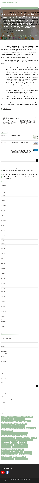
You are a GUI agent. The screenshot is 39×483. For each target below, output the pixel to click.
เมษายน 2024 (3, 240)
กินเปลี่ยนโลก (3, 408)
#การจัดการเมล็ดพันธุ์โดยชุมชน (8, 416)
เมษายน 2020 (3, 324)
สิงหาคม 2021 (3, 291)
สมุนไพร (20, 451)
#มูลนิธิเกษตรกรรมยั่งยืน (21, 423)
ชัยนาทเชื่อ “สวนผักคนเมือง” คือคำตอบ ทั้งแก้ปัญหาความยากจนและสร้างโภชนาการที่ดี (20, 174)
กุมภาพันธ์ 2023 (3, 250)
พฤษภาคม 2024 (3, 238)
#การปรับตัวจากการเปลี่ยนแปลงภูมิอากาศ (24, 416)
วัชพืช (25, 447)
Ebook (28, 428)
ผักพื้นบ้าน (29, 440)
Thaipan (2, 405)
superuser (16, 33)
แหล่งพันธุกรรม (3, 361)
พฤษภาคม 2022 (3, 268)
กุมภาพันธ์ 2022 (3, 276)
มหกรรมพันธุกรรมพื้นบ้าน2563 (21, 444)
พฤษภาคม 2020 (3, 321)
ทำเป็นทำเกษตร (4, 396)
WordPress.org (4, 378)
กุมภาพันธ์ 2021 (3, 306)
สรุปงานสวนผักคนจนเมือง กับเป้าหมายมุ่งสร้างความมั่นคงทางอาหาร (16, 180)
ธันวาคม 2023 (3, 248)
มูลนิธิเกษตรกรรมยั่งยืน (17, 447)
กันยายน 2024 (3, 230)
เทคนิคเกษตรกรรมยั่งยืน (6, 456)
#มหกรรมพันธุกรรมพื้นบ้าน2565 (24, 421)
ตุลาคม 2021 (3, 286)
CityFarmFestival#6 (20, 428)
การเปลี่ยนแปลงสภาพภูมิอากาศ (6, 338)
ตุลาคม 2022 (3, 258)
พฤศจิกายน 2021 (3, 283)
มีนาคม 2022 (3, 273)
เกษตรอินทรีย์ (14, 454)
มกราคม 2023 (3, 253)
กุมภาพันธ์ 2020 (3, 329)
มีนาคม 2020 (3, 326)
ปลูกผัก (15, 440)
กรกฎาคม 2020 (3, 316)
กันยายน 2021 (3, 288)
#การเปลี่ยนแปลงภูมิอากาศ (7, 418)
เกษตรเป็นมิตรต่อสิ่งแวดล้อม (25, 454)
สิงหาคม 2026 (3, 192)
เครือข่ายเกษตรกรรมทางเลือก (7, 399)
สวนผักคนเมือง (4, 393)
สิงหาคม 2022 (3, 263)
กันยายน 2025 (3, 210)
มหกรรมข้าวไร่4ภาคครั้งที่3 (7, 444)
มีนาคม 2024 (3, 243)
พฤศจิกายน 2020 (3, 311)
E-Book (2, 336)
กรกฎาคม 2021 (3, 293)
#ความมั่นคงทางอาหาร (19, 418)
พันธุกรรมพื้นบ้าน (5, 442)
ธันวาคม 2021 (3, 281)
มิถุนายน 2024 (3, 235)
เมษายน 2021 (3, 301)
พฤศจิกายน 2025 (3, 205)
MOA (33, 428)
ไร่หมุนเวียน (24, 458)
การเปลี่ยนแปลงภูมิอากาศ (7, 430)
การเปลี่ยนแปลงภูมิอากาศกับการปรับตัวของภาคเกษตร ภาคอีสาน (14, 435)
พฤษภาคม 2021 (3, 298)
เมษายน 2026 (3, 200)
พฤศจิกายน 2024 (3, 225)
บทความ (2, 348)
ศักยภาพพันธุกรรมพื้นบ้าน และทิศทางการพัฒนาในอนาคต (12, 449)
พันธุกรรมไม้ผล (23, 442)
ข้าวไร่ (28, 437)
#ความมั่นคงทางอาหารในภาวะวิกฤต (9, 421)
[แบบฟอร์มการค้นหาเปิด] (36, 8)
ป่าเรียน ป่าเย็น (22, 440)
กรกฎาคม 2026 (3, 195)
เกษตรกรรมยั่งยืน (5, 454)
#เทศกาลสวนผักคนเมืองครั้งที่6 (8, 428)
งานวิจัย (2, 343)
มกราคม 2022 (3, 278)
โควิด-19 (18, 458)
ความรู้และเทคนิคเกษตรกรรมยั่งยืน (6, 341)
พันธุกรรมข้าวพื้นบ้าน (4, 353)
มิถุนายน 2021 (3, 296)
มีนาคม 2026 (3, 202)
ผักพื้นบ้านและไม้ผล (4, 351)
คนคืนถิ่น (34, 437)
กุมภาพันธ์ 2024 (3, 245)
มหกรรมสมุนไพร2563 (6, 447)
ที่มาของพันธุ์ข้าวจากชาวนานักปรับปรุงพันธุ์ (19, 142)
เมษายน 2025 (3, 215)
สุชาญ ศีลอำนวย (27, 451)
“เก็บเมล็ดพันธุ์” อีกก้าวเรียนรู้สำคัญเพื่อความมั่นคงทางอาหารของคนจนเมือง (18, 168)
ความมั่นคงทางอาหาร (6, 440)
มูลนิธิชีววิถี (3, 402)
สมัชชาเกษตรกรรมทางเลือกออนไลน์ (9, 451)
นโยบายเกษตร (3, 346)
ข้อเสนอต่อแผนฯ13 (20, 437)
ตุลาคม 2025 (3, 207)
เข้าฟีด (2, 373)
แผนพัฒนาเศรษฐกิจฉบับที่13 (19, 456)
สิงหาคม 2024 (3, 233)
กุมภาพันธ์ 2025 (3, 220)
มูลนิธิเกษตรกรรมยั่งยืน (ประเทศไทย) (9, 2)
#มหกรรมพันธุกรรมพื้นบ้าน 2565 (8, 423)
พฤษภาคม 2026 (3, 197)
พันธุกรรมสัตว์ (14, 442)
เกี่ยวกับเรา (2, 356)
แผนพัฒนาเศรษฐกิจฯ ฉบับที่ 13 (8, 458)
